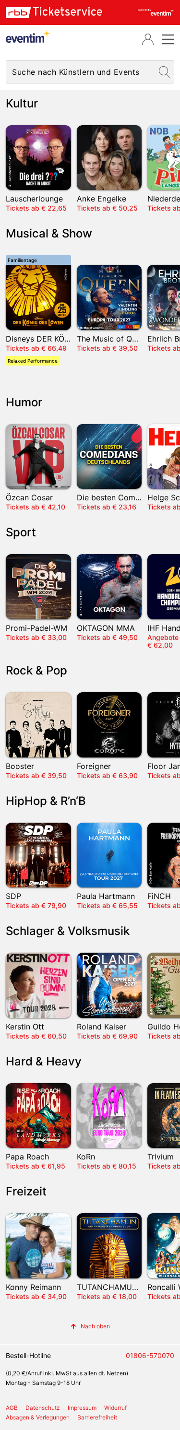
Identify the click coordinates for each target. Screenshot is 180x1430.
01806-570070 (150, 1355)
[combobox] (80, 72)
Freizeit (26, 1191)
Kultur (22, 103)
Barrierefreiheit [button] (97, 1417)
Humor (24, 402)
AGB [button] (12, 1407)
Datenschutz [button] (42, 1407)
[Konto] (148, 39)
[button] (90, 1326)
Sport (21, 532)
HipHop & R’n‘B (46, 801)
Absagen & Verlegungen (38, 1417)
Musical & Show (49, 233)
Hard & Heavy (44, 1061)
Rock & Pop (36, 670)
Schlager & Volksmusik (68, 931)
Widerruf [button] (115, 1407)
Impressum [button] (82, 1407)
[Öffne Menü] (166, 39)
